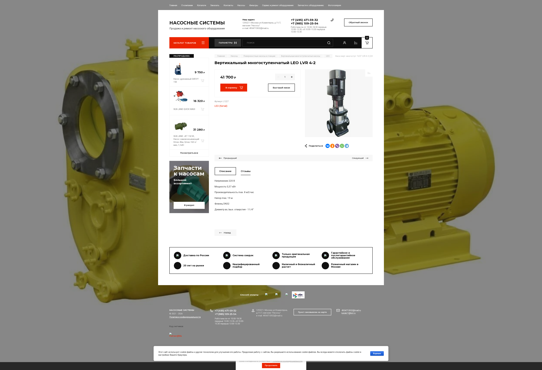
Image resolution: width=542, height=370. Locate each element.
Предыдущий (230, 158)
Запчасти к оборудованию (311, 5)
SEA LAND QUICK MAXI (184, 109)
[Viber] (337, 146)
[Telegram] (347, 146)
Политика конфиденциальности (185, 317)
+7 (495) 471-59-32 (304, 20)
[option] (339, 103)
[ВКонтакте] (327, 146)
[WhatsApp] (342, 146)
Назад (227, 232)
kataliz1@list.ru (349, 313)
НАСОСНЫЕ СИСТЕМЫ (197, 23)
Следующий (358, 158)
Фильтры (253, 5)
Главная (173, 5)
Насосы (241, 5)
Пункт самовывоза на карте (312, 312)
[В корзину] (202, 80)
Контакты (228, 5)
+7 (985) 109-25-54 (304, 23)
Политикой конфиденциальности (287, 361)
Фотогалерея (334, 5)
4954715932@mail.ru (351, 310)
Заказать (214, 5)
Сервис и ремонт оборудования (277, 5)
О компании (187, 5)
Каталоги (201, 5)
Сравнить (369, 73)
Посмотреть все (189, 153)
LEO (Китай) (221, 106)
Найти (329, 43)
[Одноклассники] (332, 146)
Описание (225, 171)
